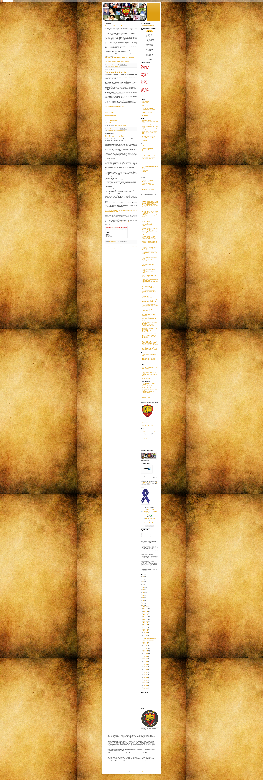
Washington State (115, 242)
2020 (143, 586)
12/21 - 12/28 (145, 608)
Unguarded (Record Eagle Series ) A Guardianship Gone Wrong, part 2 (149, 235)
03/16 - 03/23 (145, 675)
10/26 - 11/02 (145, 621)
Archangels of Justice (146, 397)
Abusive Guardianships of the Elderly (149, 165)
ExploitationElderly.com (146, 181)
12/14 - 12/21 (145, 609)
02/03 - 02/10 (145, 685)
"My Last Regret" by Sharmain (147, 191)
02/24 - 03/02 (145, 680)
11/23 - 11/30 (145, 614)
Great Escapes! (145, 115)
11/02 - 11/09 (145, 619)
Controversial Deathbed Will (114, 26)
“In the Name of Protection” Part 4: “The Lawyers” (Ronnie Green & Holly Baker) (149, 342)
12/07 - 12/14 (145, 611)
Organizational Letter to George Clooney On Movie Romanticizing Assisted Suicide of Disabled (150, 440)
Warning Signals (145, 102)
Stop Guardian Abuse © (146, 120)
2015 (143, 594)
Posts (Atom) (112, 248)
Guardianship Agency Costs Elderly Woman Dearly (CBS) (148, 370)
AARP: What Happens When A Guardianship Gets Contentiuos (148, 325)
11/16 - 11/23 (145, 616)
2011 (143, 600)
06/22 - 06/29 (145, 653)
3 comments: (114, 241)
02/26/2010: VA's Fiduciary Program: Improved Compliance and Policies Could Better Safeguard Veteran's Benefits (150, 209)
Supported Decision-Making (147, 112)
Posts (144, 534)
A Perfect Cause (145, 422)
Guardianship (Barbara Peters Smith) (149, 301)
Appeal (109, 66)
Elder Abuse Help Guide (146, 424)
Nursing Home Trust (146, 378)
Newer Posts (107, 246)
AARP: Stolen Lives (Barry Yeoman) (148, 327)
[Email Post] (118, 64)
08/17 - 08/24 (145, 642)
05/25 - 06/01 (145, 659)
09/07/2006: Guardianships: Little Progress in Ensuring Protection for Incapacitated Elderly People (150, 212)
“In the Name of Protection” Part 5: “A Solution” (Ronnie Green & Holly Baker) (149, 339)
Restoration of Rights (146, 113)
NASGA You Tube (145, 139)
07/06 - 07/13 (145, 650)
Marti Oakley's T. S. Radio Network (148, 155)
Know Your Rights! (145, 101)
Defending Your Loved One (147, 310)
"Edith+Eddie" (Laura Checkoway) (148, 359)
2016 (143, 592)
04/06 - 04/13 (145, 671)
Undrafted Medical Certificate (110, 115)
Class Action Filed (108, 110)
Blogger (142, 771)
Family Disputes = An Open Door (148, 108)
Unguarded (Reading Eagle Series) (148, 239)
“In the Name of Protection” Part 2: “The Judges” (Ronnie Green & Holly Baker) (149, 347)
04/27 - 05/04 (145, 666)
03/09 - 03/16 (145, 677)
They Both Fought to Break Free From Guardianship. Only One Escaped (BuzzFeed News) (149, 245)
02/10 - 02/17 (145, 683)
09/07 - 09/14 (145, 632)
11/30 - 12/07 (145, 613)
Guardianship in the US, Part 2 (147, 297)
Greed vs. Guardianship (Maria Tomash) (149, 304)
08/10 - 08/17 (145, 643)
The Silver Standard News (147, 249)
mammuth (133, 771)
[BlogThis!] (122, 65)
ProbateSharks (145, 170)
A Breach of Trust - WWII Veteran (148, 184)
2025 (143, 578)
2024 (143, 579)
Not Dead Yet (145, 438)
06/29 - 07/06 (145, 651)
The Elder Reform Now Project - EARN (149, 180)
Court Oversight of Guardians (114, 136)
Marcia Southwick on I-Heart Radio (148, 157)
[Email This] (121, 65)
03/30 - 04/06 (145, 672)
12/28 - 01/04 (145, 606)
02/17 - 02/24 (145, 682)
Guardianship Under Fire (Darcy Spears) (149, 377)
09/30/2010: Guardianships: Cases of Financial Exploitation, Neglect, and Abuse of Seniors (150, 205)
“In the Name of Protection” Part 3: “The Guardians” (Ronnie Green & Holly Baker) (150, 344)
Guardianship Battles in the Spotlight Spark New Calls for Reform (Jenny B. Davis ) (150, 300)
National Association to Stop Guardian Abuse (113, 763)
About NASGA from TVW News (147, 366)
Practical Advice (145, 105)
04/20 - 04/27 (145, 667)
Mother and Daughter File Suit (111, 120)
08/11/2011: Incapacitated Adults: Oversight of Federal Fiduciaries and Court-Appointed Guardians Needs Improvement (150, 202)
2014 (143, 595)
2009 (143, 603)
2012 (143, 598)
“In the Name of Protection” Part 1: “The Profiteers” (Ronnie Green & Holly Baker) (149, 349)
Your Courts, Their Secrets (147, 221)
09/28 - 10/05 (145, 627)
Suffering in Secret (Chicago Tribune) (149, 275)
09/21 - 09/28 (145, 629)
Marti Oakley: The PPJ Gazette (147, 286)
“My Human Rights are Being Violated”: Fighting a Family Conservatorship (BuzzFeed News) (149, 336)
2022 (143, 582)
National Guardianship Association (119, 130)
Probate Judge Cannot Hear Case (116, 72)
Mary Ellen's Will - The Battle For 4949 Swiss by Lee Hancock (117, 61)
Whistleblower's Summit (146, 183)
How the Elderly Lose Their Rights (148, 290)
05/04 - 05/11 (145, 664)
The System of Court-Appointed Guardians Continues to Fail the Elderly (150, 248)
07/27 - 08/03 (145, 645)
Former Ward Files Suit (109, 112)
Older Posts (134, 246)
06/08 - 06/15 (145, 656)
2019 (143, 587)
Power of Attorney (145, 106)
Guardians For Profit (146, 302)
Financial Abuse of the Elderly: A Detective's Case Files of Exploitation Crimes (150, 306)
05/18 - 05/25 (145, 661)
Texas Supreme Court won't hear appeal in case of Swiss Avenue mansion (119, 57)
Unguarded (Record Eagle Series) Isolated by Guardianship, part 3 (150, 229)
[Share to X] (123, 65)
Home (121, 246)
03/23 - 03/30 (145, 674)
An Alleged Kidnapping (109, 122)
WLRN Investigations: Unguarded (148, 223)
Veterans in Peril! (145, 111)
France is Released (108, 117)
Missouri (111, 130)
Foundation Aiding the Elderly (147, 425)
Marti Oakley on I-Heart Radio (147, 158)
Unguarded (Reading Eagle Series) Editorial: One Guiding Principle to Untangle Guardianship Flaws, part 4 (149, 237)
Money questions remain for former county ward (114, 106)
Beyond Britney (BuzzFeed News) (148, 314)
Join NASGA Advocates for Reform (148, 137)
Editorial (109, 242)
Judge (109, 130)
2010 (143, 602)
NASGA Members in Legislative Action (149, 136)
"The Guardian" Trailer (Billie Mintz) (148, 361)
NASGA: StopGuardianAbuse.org (148, 25)
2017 (143, 590)
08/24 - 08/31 (145, 635)
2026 (143, 576)
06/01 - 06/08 (145, 658)
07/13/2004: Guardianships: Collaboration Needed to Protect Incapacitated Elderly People (150, 215)
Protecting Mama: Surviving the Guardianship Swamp (148, 392)
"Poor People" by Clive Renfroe (148, 189)
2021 (143, 584)
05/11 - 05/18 (145, 663)
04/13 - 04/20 (145, 669)
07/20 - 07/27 (145, 647)
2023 (143, 581)
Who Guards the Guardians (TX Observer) (150, 226)
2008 (143, 605)
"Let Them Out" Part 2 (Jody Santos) (148, 358)
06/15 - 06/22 (145, 655)
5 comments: (114, 64)
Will (119, 66)
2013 (143, 597)
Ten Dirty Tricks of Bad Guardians (148, 104)
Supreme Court (113, 66)
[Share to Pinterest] (126, 65)
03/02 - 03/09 (145, 679)
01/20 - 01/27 (145, 688)
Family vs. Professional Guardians (148, 109)
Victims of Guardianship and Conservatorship (147, 173)
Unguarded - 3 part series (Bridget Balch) (149, 242)
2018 (143, 589)
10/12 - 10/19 (145, 624)
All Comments (145, 536)
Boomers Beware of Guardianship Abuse (149, 131)
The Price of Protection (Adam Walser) (149, 251)
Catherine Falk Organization (147, 148)
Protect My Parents (145, 171)
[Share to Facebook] (124, 65)
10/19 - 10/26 (145, 622)
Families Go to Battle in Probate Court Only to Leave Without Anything (150, 309)
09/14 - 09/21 (145, 630)
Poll (111, 242)
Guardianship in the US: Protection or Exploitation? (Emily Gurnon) (149, 294)
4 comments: (114, 128)
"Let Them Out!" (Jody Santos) (147, 356)
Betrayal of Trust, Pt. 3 (146, 315)
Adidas (150, 482)
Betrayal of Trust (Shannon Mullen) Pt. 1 (149, 318)
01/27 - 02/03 (145, 687)
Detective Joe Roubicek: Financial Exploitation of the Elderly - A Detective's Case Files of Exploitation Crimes (149, 386)
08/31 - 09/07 (145, 634)
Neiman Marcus (145, 482)
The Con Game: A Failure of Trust (148, 274)
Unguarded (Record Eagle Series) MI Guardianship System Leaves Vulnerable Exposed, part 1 (149, 231)
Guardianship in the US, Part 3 (147, 296)
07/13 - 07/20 (145, 648)
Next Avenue (145, 430)
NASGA (143, 145)
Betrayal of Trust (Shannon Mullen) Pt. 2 (149, 317)
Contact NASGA (145, 140)
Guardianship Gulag (146, 168)
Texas (117, 66)
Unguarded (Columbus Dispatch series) (149, 241)
